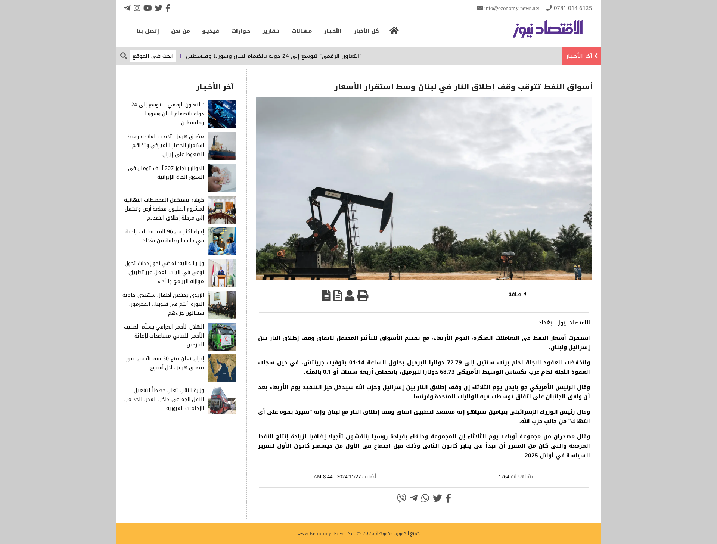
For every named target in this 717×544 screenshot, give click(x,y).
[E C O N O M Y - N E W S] (548, 32)
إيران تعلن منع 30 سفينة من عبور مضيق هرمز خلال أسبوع (165, 363)
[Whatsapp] (425, 498)
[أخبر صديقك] (349, 295)
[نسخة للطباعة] (362, 295)
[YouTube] (147, 8)
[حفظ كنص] (326, 295)
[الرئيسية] (394, 33)
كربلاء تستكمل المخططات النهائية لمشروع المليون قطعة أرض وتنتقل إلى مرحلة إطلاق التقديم (164, 209)
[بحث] (124, 55)
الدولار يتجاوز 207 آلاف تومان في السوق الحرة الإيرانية (166, 172)
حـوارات (241, 31)
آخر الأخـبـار (579, 56)
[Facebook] (167, 8)
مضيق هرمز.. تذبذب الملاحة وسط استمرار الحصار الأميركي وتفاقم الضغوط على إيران (165, 145)
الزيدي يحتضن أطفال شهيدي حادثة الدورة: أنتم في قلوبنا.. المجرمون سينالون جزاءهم (163, 304)
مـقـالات (302, 31)
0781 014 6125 (573, 8)
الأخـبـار (333, 31)
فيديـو (210, 31)
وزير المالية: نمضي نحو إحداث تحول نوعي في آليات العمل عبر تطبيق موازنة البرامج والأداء (164, 272)
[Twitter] (158, 8)
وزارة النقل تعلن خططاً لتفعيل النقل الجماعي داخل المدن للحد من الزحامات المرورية (164, 399)
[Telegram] (127, 8)
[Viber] (401, 498)
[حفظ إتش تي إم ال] (337, 295)
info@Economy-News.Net (511, 8)
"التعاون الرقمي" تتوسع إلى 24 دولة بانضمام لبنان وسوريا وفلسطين (290, 56)
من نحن (180, 31)
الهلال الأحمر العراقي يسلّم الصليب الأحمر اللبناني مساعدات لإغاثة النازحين (164, 336)
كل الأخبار (366, 31)
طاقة (514, 294)
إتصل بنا (148, 31)
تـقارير (271, 31)
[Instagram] (137, 8)
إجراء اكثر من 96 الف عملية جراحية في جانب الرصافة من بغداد (164, 236)
